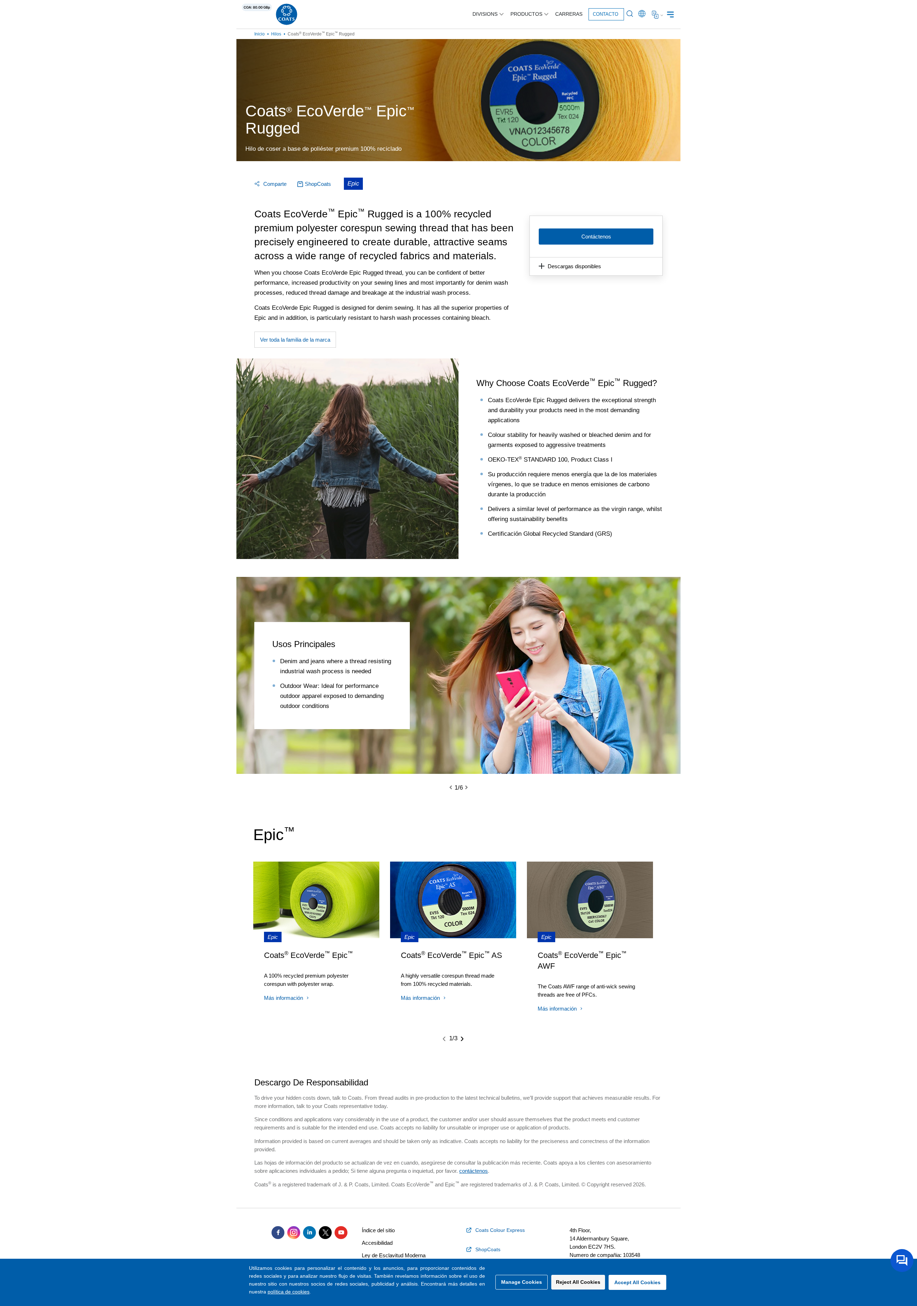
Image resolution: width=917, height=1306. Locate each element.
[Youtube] (341, 1232)
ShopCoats (318, 184)
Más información (283, 998)
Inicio (259, 34)
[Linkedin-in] (309, 1232)
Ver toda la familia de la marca (295, 340)
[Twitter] (325, 1232)
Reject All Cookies (578, 1282)
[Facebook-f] (278, 1232)
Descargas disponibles (574, 266)
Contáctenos (596, 236)
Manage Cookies (521, 1282)
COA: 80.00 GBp (257, 7)
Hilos (276, 34)
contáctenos (473, 1171)
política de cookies (288, 1292)
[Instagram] (293, 1232)
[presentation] (455, 788)
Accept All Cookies (637, 1282)
